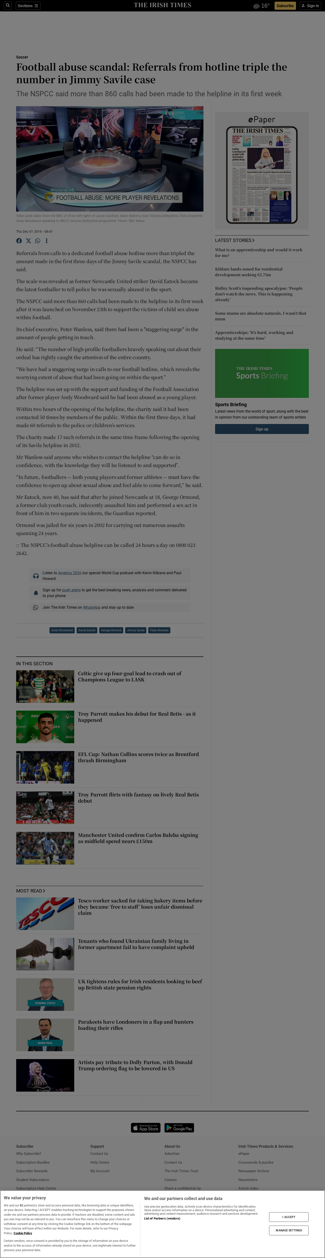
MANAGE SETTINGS (289, 1230)
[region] (162, 1224)
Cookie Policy (23, 1233)
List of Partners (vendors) (162, 1218)
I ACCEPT (288, 1217)
